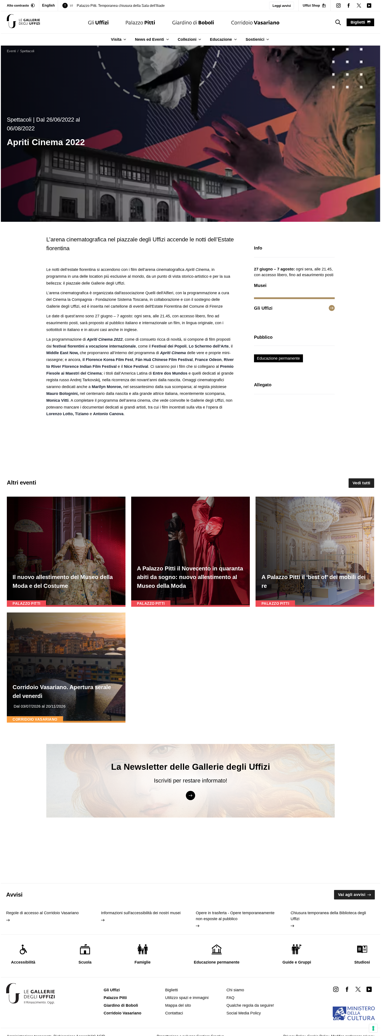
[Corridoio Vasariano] (255, 22)
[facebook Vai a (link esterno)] (346, 989)
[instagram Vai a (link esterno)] (335, 989)
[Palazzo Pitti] (140, 22)
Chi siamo (235, 990)
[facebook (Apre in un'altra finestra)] (349, 5)
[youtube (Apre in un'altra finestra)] (369, 5)
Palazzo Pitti (115, 997)
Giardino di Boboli (121, 1005)
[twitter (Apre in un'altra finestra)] (359, 5)
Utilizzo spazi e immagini (187, 997)
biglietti (358, 22)
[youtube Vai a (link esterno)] (369, 989)
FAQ (230, 997)
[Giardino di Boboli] (193, 22)
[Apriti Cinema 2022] (23, 22)
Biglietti (171, 990)
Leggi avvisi (282, 5)
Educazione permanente (278, 358)
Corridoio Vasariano (122, 1013)
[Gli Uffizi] (98, 22)
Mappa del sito (178, 1005)
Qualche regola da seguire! (250, 1005)
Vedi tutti (361, 483)
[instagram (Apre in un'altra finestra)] (338, 5)
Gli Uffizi (112, 990)
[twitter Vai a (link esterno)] (358, 989)
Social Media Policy (243, 1013)
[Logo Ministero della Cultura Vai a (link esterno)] (354, 1013)
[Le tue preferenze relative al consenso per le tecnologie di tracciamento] (373, 1028)
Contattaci (174, 1013)
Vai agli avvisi (352, 894)
